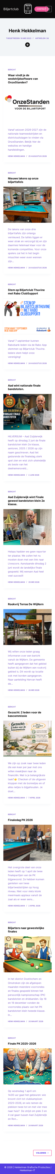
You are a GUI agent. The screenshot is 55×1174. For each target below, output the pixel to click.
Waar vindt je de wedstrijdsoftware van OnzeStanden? (23, 79)
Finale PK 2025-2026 (22, 1043)
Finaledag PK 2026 (20, 820)
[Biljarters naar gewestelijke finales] (27, 954)
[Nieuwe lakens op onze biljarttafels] (27, 205)
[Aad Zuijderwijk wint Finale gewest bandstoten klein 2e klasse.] (27, 527)
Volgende (41, 1153)
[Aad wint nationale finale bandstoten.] (27, 412)
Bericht (12, 69)
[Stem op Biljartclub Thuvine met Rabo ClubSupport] (27, 316)
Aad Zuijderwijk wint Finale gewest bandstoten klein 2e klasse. (26, 500)
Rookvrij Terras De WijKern (26, 604)
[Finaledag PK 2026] (27, 843)
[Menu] (49, 9)
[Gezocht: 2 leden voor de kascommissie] (27, 739)
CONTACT (41, 9)
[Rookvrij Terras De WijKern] (27, 627)
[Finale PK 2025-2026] (27, 1066)
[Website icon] (27, 44)
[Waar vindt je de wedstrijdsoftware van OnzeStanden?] (27, 105)
